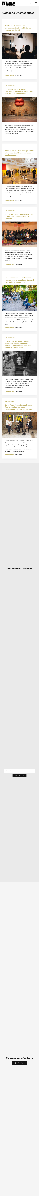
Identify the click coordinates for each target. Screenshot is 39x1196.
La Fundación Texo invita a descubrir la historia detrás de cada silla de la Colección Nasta (19, 91)
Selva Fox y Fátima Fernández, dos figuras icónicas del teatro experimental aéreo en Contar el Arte (19, 407)
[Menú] (35, 3)
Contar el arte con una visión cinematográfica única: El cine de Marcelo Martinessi (18, 28)
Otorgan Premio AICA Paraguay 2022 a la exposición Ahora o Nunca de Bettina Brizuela (19, 153)
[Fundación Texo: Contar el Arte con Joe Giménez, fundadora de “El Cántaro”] (19, 234)
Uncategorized (10, 22)
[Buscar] (31, 3)
